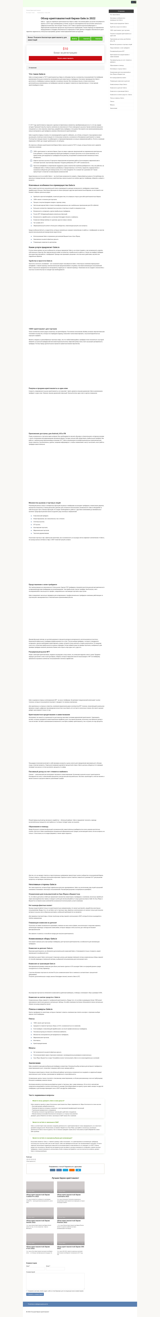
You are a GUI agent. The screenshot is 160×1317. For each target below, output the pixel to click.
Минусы (112, 105)
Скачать (86, 39)
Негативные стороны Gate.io (118, 69)
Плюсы (112, 101)
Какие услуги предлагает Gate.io (119, 23)
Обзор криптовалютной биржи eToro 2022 (38, 1247)
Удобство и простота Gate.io (118, 27)
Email (48, 1266)
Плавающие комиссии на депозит (120, 81)
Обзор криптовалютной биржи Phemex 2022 (69, 1221)
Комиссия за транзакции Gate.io (119, 91)
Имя (28, 1266)
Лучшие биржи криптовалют (33, 10)
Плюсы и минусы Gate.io (117, 98)
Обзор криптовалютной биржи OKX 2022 (70, 1247)
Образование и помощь (117, 65)
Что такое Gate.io (115, 14)
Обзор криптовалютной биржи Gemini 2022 (38, 1221)
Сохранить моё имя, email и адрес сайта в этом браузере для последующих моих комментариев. (56, 1291)
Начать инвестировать (65, 58)
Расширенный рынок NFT (117, 51)
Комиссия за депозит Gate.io (118, 88)
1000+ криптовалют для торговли (120, 30)
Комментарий (30, 1272)
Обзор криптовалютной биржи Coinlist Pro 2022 (38, 1195)
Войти (74, 39)
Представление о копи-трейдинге (120, 48)
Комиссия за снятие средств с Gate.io (121, 94)
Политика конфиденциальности (38, 1304)
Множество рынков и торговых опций (121, 44)
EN (132, 2)
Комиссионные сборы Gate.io (118, 84)
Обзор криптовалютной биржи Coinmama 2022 (69, 1195)
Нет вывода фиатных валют (118, 77)
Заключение (113, 108)
